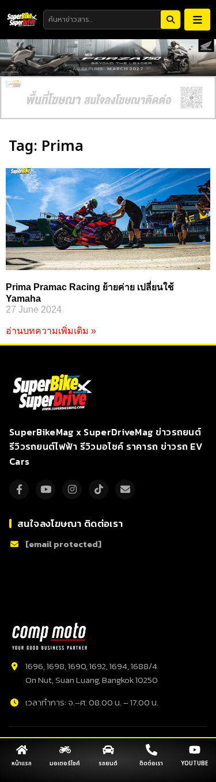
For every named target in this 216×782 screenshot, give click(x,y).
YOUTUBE (194, 763)
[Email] (125, 489)
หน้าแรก (22, 763)
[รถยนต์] (108, 750)
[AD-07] (108, 97)
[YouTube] (45, 489)
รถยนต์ (108, 763)
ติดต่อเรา (151, 763)
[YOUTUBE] (194, 750)
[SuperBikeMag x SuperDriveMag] (53, 393)
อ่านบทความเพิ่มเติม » (51, 331)
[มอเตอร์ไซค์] (65, 750)
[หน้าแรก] (22, 750)
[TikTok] (98, 489)
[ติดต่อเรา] (151, 750)
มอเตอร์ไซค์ (65, 763)
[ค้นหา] (170, 19)
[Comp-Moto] (49, 636)
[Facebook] (19, 489)
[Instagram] (72, 489)
